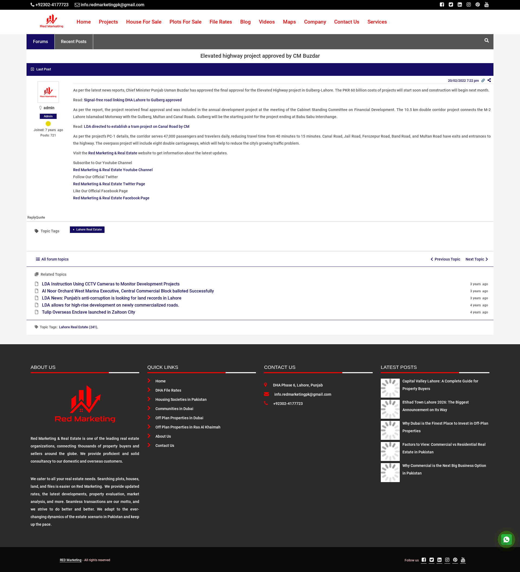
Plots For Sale (186, 22)
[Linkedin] (460, 4)
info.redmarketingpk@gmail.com (302, 394)
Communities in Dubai (174, 409)
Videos (267, 22)
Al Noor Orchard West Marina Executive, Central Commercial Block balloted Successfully (128, 291)
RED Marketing (71, 560)
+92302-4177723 (288, 403)
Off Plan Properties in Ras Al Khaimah (187, 427)
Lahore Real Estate (89, 229)
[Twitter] (451, 4)
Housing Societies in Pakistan (181, 399)
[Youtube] (486, 4)
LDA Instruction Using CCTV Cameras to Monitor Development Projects (111, 284)
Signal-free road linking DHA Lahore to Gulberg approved (133, 100)
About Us (163, 436)
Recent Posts (73, 41)
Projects (108, 22)
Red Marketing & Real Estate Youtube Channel (113, 170)
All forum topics (54, 259)
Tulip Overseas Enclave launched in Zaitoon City (88, 312)
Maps (289, 22)
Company (315, 22)
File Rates (221, 22)
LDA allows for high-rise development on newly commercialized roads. (110, 305)
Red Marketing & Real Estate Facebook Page (111, 198)
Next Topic (476, 259)
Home (84, 22)
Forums (40, 41)
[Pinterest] (477, 4)
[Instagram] (469, 4)
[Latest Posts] (390, 387)
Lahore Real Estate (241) (78, 327)
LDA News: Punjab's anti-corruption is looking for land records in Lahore (111, 298)
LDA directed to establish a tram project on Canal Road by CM (136, 126)
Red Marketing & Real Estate (112, 153)
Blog (245, 22)
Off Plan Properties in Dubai (179, 418)
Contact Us (346, 22)
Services (377, 22)
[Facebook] (442, 4)
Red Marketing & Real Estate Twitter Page (109, 184)
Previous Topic (446, 259)
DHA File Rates (168, 390)
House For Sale (143, 22)
